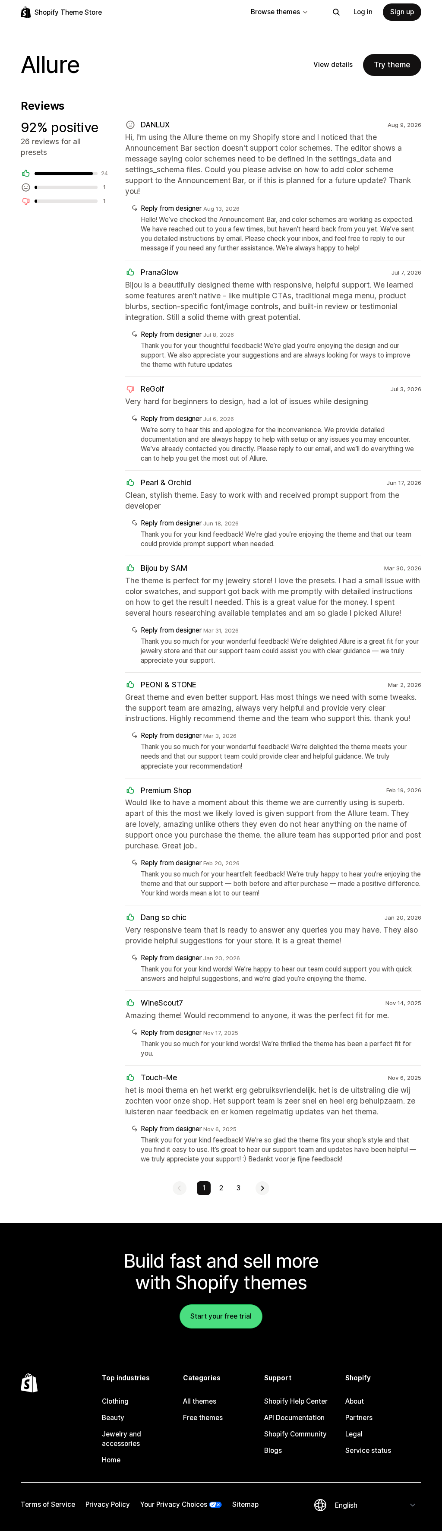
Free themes (203, 1418)
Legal (354, 1434)
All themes (199, 1401)
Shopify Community (295, 1434)
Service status (368, 1450)
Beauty (113, 1418)
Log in (363, 12)
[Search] (336, 12)
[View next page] (262, 1188)
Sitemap (245, 1504)
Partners (359, 1418)
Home (111, 1460)
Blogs (273, 1450)
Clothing (115, 1401)
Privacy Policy (107, 1504)
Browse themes (275, 12)
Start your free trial (221, 1316)
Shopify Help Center (296, 1401)
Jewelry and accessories (121, 1439)
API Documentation (294, 1418)
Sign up (402, 12)
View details (333, 64)
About (354, 1401)
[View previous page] (179, 1188)
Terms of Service (48, 1504)
